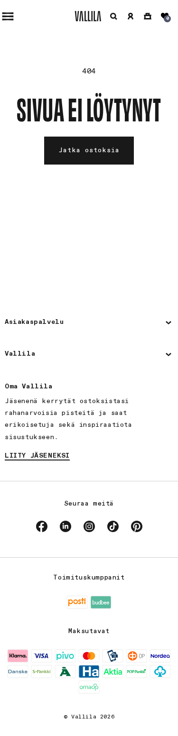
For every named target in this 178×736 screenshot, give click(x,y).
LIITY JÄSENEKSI (37, 455)
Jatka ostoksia (89, 150)
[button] (113, 16)
